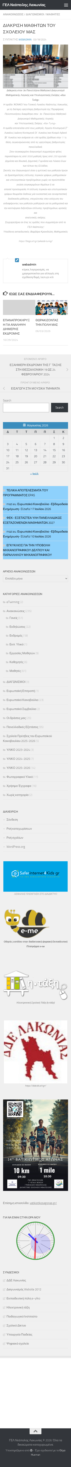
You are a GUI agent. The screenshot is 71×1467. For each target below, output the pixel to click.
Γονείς (13, 618)
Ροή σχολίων (15, 837)
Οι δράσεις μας (16, 718)
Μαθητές (53, 14)
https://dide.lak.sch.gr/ (35, 1085)
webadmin (25, 39)
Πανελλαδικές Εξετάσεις (22, 727)
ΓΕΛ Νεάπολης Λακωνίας (24, 5)
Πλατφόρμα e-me (35, 946)
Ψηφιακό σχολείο (18, 1343)
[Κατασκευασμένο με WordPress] (31, 1450)
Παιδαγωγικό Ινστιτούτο (22, 1316)
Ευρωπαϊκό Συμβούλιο (21, 709)
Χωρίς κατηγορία (18, 795)
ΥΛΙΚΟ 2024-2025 (18, 759)
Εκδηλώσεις (17, 627)
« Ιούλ (34, 474)
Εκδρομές (15, 635)
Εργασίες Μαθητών (22, 653)
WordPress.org (16, 846)
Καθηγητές (16, 662)
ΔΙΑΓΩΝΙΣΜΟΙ (35, 14)
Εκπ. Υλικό (16, 644)
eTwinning (13, 602)
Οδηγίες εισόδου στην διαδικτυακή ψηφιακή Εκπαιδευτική (35, 941)
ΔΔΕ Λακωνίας (16, 1280)
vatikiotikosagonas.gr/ (43, 1203)
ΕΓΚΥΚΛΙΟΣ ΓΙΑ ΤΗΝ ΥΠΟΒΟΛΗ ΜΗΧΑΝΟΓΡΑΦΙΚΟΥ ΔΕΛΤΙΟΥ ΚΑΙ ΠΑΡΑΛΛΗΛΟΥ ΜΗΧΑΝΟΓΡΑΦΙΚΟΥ (27, 550)
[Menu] (66, 5)
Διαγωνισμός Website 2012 (24, 1289)
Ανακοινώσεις (13, 14)
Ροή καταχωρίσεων (19, 828)
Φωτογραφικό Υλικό (20, 777)
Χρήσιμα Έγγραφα (19, 786)
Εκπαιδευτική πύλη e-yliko (23, 1298)
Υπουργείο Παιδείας (19, 1334)
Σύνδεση (12, 819)
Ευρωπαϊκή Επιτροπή (21, 691)
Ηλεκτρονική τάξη (18, 1307)
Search (7, 400)
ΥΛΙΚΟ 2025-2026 (18, 768)
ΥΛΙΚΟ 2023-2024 (18, 750)
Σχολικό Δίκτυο (16, 1325)
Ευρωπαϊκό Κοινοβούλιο (22, 700)
